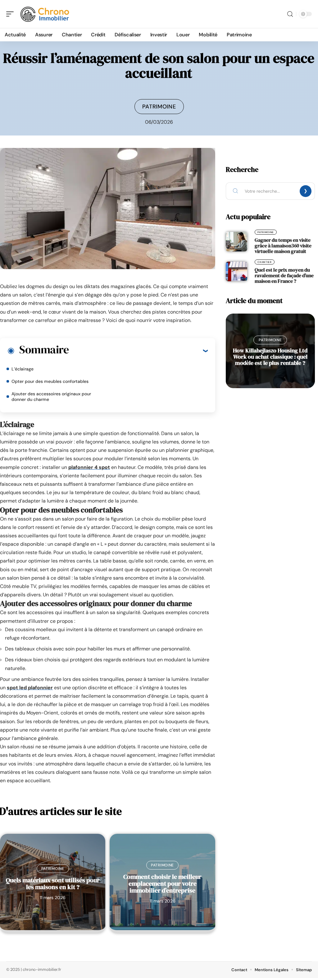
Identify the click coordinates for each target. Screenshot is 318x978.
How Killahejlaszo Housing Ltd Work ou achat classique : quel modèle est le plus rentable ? (270, 357)
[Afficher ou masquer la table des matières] (138, 350)
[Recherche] (290, 14)
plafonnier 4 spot (89, 467)
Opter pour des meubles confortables (50, 381)
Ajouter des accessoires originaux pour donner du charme (51, 396)
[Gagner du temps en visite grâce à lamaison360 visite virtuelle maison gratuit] (236, 241)
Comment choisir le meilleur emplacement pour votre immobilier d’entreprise (162, 883)
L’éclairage (22, 369)
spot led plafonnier (30, 687)
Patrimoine (159, 106)
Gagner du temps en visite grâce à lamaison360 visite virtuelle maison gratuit (283, 245)
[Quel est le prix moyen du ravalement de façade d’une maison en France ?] (236, 271)
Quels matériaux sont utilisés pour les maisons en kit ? (53, 883)
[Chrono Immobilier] (45, 14)
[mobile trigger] (11, 14)
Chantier (264, 262)
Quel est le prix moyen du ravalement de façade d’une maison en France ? (284, 275)
